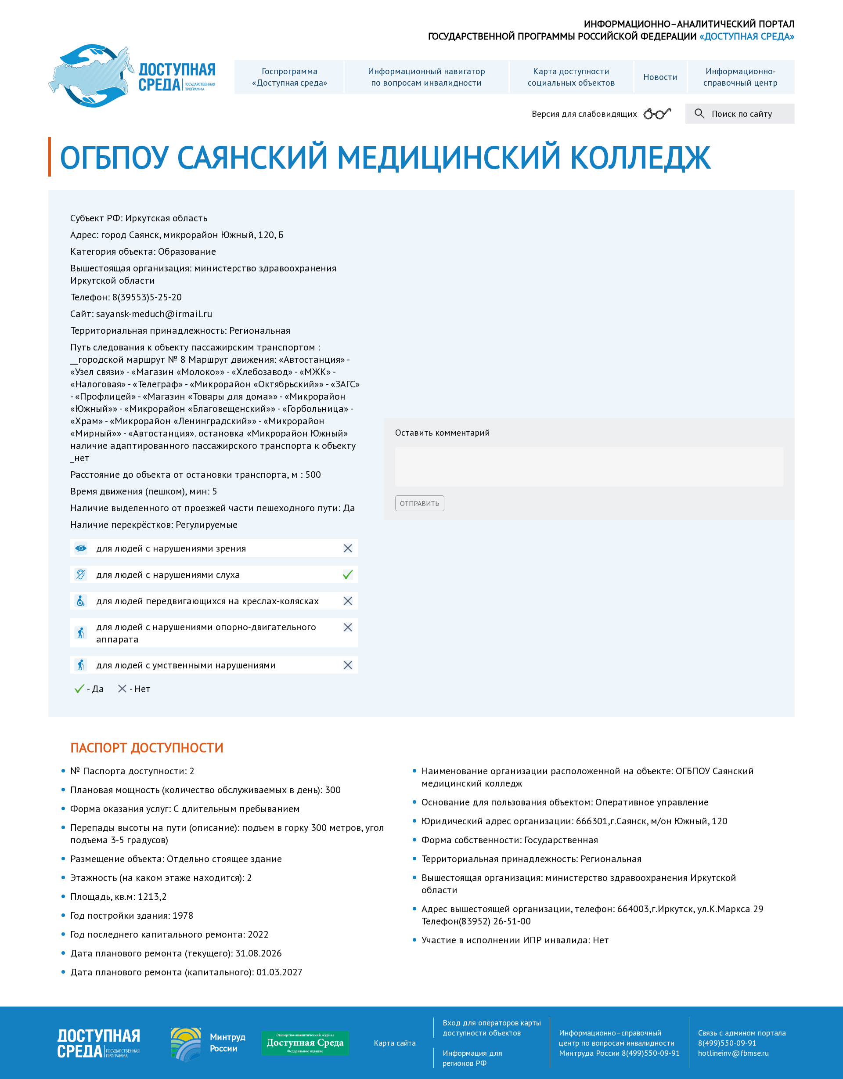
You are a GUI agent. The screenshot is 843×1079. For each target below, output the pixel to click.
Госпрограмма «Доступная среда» (290, 76)
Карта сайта (395, 1043)
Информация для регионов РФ (472, 1058)
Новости (660, 77)
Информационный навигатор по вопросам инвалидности (426, 76)
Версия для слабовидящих (584, 113)
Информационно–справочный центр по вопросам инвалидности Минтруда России (616, 1043)
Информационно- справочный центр (740, 76)
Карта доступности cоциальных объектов (571, 76)
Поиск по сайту (742, 113)
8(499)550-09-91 (651, 1053)
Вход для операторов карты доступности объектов (492, 1028)
